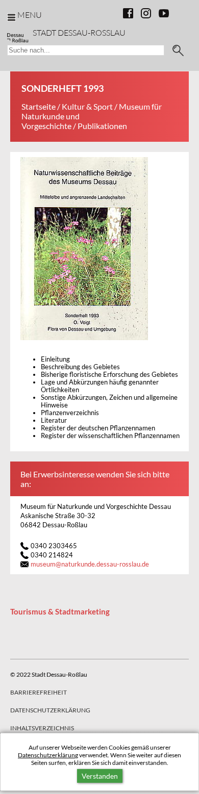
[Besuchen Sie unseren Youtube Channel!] (164, 13)
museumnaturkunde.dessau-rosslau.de (90, 564)
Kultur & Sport (87, 106)
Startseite (38, 106)
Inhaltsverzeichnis (42, 728)
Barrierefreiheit (38, 692)
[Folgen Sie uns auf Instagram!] (146, 13)
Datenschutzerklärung (48, 755)
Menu (29, 14)
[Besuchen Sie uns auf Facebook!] (128, 13)
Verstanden (100, 776)
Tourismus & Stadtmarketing (60, 611)
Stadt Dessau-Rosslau (79, 32)
